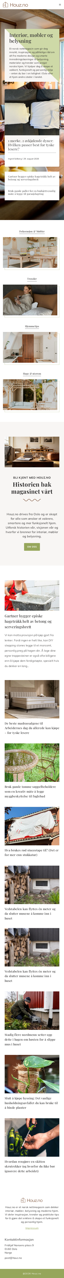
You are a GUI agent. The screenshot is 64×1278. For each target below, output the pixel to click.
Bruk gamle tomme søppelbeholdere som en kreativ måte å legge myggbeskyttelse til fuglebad (30, 791)
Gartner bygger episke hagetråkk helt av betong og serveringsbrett (31, 178)
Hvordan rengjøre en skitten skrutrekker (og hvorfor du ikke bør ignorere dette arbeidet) (30, 1166)
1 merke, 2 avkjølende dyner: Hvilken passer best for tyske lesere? (31, 144)
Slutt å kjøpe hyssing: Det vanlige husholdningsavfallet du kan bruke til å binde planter (31, 1102)
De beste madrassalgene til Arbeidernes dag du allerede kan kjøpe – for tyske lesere (32, 728)
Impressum (32, 1227)
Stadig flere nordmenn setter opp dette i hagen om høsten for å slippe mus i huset (30, 1039)
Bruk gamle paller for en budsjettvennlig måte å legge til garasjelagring (31, 192)
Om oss (32, 546)
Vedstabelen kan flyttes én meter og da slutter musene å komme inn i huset (30, 913)
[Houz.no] (16, 4)
